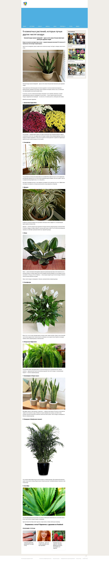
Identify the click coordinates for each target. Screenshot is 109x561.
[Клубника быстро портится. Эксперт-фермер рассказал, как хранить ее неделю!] (58, 536)
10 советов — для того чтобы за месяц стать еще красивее (44, 544)
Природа (62, 26)
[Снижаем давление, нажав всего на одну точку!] (29, 536)
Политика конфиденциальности (45, 558)
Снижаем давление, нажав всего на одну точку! (29, 544)
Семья (39, 26)
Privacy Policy (78, 558)
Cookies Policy (85, 558)
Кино (55, 26)
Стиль (70, 26)
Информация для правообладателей (68, 558)
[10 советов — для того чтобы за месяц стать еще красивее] (44, 536)
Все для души (23, 558)
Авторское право (56, 558)
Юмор (24, 26)
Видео (77, 26)
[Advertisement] (54, 16)
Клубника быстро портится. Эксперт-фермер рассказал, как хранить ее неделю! (57, 545)
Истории (32, 26)
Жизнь (47, 26)
